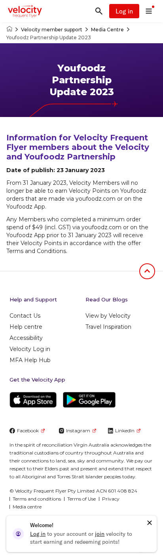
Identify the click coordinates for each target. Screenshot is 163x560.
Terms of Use (81, 499)
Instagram (78, 430)
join (99, 533)
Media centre (27, 507)
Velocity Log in (29, 349)
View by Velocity (108, 315)
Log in (124, 11)
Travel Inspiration (108, 326)
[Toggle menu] (148, 11)
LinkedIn (125, 430)
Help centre (25, 326)
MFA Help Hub (30, 360)
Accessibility (26, 337)
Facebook (28, 430)
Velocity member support (51, 30)
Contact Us (24, 315)
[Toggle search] (99, 11)
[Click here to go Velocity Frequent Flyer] (9, 29)
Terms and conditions (37, 499)
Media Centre (107, 30)
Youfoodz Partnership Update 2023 (48, 37)
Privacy (110, 499)
